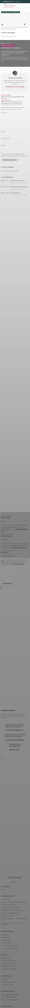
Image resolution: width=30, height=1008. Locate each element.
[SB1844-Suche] (27, 5)
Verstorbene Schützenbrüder (10, 12)
